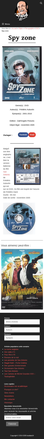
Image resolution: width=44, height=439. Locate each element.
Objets (20, 28)
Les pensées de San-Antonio (15, 360)
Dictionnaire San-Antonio (14, 368)
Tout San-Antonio (11, 371)
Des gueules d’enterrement (15, 366)
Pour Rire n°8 (9, 355)
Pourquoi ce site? (11, 390)
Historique (8, 403)
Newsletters (9, 396)
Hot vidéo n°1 (9, 352)
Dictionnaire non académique (15, 386)
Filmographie (29, 28)
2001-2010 (27, 114)
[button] (23, 134)
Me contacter (9, 399)
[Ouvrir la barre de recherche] (41, 3)
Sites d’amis (9, 393)
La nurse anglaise (11, 349)
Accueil (14, 28)
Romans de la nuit (11, 357)
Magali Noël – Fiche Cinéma (15, 363)
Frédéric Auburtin (26, 109)
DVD (37, 28)
